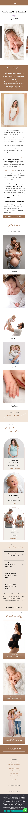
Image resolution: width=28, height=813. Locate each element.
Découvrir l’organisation (14, 468)
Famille (14, 367)
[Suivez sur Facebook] (13, 780)
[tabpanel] (14, 42)
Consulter (14, 503)
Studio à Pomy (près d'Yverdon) (14, 764)
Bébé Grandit (14, 339)
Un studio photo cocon (9, 170)
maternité (8, 73)
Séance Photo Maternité (14, 768)
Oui (5, 810)
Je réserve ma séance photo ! (14, 749)
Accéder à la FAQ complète (14, 607)
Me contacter (14, 538)
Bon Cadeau (14, 406)
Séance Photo (13, 773)
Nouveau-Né (14, 311)
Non (9, 810)
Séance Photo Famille (14, 775)
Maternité (14, 271)
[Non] (26, 803)
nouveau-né (13, 73)
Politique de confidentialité (18, 810)
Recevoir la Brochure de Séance (14, 216)
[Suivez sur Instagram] (15, 780)
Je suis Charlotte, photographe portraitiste (13, 157)
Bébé (17, 773)
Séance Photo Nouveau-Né (14, 770)
